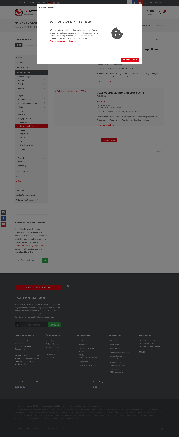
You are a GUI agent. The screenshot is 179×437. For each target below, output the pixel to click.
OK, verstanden (130, 59)
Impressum (73, 41)
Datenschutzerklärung (59, 41)
